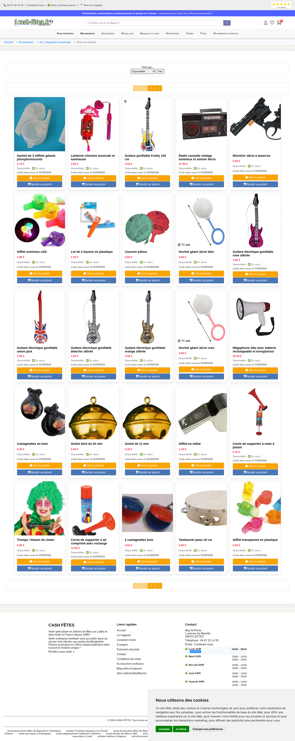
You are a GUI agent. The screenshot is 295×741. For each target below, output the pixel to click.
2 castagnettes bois (139, 540)
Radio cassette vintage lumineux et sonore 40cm (197, 157)
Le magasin (124, 635)
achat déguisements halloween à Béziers (78, 733)
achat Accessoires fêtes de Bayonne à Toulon (137, 730)
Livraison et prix (126, 639)
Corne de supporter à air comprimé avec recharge (89, 541)
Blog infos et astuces (129, 668)
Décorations (172, 33)
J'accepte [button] (164, 729)
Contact (121, 654)
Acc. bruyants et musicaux (55, 42)
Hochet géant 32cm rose (196, 348)
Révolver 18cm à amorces (251, 155)
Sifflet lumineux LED (32, 251)
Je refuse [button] (181, 729)
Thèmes (190, 33)
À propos (122, 644)
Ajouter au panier (41, 184)
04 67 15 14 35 (209, 640)
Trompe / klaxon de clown (35, 540)
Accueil (8, 42)
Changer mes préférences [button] (208, 729)
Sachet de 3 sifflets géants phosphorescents (36, 157)
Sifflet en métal (190, 443)
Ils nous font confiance (130, 663)
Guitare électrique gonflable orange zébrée (145, 349)
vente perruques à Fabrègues (35, 733)
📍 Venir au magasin (91, 5)
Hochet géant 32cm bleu (196, 251)
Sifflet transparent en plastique (255, 540)
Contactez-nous (35, 5)
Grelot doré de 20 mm (86, 443)
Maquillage (127, 33)
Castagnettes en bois (32, 443)
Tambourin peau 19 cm (195, 540)
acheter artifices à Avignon (112, 736)
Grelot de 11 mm (137, 443)
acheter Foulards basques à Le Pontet (87, 730)
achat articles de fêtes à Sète (121, 733)
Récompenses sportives (225, 33)
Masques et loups (149, 33)
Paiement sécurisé (128, 649)
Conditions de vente (129, 659)
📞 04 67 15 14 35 (13, 5)
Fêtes (203, 33)
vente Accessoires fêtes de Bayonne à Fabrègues (34, 730)
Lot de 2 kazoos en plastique (92, 251)
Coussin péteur (136, 251)
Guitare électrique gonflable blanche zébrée (91, 349)
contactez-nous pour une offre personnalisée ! (185, 13)
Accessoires (108, 33)
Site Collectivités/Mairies (132, 673)
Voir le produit (41, 178)
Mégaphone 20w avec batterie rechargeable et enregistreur (254, 349)
